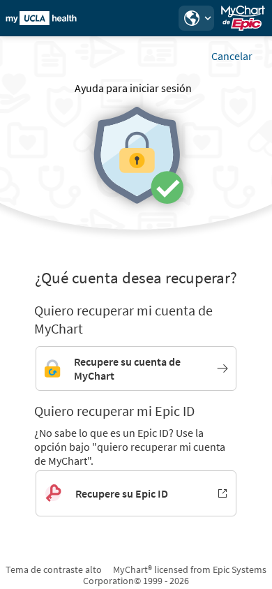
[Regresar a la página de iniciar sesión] (48, 18)
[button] (196, 18)
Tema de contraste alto (54, 569)
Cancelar (231, 56)
